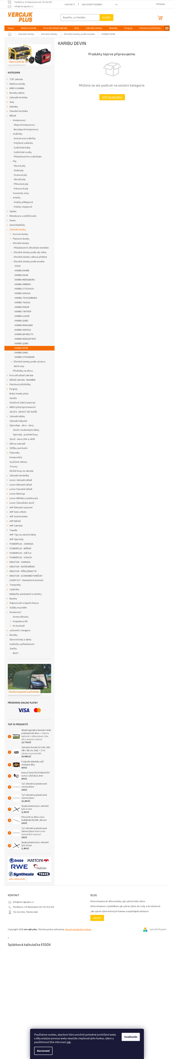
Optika (11, 211)
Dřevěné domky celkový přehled (29, 257)
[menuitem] (9, 28)
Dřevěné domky (20, 243)
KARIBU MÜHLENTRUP (24, 339)
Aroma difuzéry (19, 617)
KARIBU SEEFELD (21, 330)
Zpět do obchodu (111, 97)
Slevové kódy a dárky (19, 639)
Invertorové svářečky (23, 138)
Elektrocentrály (16, 84)
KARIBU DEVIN (20, 348)
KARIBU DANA (20, 352)
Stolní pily (17, 170)
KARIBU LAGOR (20, 316)
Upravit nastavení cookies (77, 929)
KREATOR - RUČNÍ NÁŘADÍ (20, 566)
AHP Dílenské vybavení (19, 507)
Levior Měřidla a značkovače (22, 498)
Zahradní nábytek (17, 421)
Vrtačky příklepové (22, 202)
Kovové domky (19, 234)
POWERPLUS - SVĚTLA (19, 553)
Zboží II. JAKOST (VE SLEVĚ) (22, 412)
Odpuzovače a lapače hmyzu (23, 603)
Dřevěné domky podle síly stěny (29, 252)
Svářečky (16, 134)
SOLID (16, 266)
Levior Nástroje (16, 494)
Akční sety (18, 366)
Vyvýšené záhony (17, 462)
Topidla (12, 530)
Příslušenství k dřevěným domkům (30, 248)
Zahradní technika (17, 97)
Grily (10, 102)
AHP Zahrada (14, 525)
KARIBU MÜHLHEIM (22, 325)
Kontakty (68, 4)
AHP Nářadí (13, 521)
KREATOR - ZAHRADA (18, 562)
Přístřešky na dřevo (22, 371)
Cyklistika (13, 589)
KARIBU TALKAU (21, 302)
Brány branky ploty (17, 393)
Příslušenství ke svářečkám (26, 156)
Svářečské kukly (21, 147)
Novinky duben (15, 93)
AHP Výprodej (15, 539)
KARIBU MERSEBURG (23, 279)
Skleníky (12, 106)
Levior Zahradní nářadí (19, 480)
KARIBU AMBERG (21, 284)
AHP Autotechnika (17, 516)
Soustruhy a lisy (20, 193)
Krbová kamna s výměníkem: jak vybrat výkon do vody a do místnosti (124, 906)
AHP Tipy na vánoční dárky (21, 534)
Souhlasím (129, 1037)
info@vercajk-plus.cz (22, 902)
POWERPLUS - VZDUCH (19, 557)
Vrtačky (15, 197)
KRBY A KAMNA (15, 88)
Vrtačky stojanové (22, 207)
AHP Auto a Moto (16, 512)
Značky (12, 648)
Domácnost (14, 612)
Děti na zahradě (16, 444)
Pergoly (12, 389)
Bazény (12, 598)
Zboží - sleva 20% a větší (21, 439)
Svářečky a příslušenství (20, 644)
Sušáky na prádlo (17, 607)
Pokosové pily (20, 188)
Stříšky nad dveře (17, 448)
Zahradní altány (16, 416)
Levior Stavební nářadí (19, 489)
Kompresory (18, 120)
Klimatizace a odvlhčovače (21, 216)
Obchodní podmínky (90, 4)
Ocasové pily (19, 175)
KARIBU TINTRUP (21, 311)
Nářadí (11, 115)
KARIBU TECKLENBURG (24, 298)
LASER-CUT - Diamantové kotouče (25, 580)
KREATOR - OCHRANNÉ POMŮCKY (24, 576)
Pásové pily (18, 166)
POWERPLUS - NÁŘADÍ (19, 548)
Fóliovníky (13, 453)
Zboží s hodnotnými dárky (25, 430)
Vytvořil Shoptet (157, 929)
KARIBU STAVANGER (23, 357)
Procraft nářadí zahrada (20, 375)
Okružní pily (18, 179)
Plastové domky (20, 239)
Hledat (105, 17)
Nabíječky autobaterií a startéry (24, 594)
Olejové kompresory (23, 125)
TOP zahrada (15, 79)
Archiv (96, 917)
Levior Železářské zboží (20, 503)
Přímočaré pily (20, 184)
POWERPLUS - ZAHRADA (20, 544)
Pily (13, 161)
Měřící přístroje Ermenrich (21, 407)
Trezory (12, 466)
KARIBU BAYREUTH (22, 334)
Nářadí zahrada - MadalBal (21, 380)
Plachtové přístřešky (19, 384)
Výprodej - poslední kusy (24, 434)
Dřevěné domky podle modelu (28, 261)
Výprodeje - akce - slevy (20, 425)
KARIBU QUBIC (20, 343)
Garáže (12, 398)
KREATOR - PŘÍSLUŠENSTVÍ (21, 571)
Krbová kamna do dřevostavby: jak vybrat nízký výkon (116, 901)
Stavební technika (17, 111)
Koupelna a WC (19, 621)
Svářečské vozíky (22, 152)
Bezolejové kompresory (25, 129)
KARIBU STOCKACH (23, 289)
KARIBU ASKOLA (21, 293)
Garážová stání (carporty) (21, 402)
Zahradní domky (16, 229)
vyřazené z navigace (18, 630)
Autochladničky (16, 225)
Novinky (12, 635)
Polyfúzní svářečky (22, 143)
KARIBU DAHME (20, 270)
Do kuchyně (17, 626)
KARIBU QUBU (20, 320)
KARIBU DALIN (20, 275)
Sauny (11, 220)
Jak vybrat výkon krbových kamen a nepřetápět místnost (118, 911)
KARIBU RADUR (20, 307)
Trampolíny (14, 585)
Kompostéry (14, 457)
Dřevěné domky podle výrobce (28, 361)
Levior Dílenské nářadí (19, 484)
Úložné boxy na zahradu (20, 471)
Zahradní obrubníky (18, 475)
